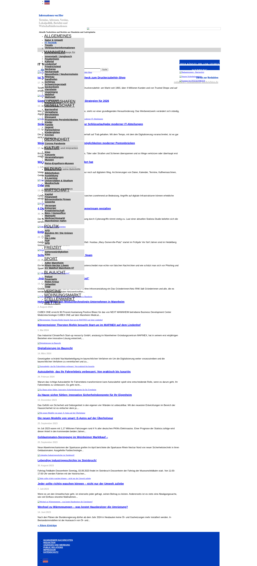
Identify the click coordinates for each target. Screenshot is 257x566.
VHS (47, 185)
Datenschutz (50, 552)
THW (47, 286)
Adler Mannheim (54, 263)
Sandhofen (51, 79)
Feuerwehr (51, 279)
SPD (47, 243)
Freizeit (52, 247)
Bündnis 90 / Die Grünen (59, 233)
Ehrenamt (50, 117)
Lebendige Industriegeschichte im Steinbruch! (67, 460)
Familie (49, 124)
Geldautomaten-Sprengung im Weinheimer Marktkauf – (73, 437)
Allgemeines (57, 36)
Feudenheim (52, 59)
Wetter (52, 303)
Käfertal (49, 61)
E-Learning (51, 178)
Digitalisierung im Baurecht (55, 348)
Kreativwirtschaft (54, 210)
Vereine (52, 291)
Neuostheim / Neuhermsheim (61, 74)
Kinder (48, 122)
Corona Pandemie (55, 143)
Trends (49, 45)
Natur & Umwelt (54, 40)
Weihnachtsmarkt (55, 218)
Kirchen (49, 135)
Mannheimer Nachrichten (58, 540)
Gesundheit (57, 139)
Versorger (50, 205)
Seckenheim (52, 87)
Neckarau (50, 69)
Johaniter (50, 284)
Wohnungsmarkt (62, 295)
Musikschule (52, 183)
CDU (47, 235)
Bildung (52, 169)
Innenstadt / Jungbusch (58, 56)
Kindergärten (52, 132)
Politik (51, 226)
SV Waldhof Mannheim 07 (59, 268)
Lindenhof (50, 64)
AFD (47, 230)
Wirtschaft (56, 190)
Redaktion (49, 542)
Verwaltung (51, 112)
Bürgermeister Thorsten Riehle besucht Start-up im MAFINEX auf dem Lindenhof (89, 324)
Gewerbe (50, 202)
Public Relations (53, 547)
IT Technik (51, 42)
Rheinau (49, 76)
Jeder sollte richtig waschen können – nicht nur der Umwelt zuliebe (81, 483)
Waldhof (49, 94)
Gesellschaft (59, 105)
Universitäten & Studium (59, 180)
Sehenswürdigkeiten (56, 251)
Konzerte (50, 154)
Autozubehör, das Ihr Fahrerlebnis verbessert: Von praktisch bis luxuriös (84, 371)
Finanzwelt (51, 196)
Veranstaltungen (54, 157)
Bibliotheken (52, 173)
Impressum (49, 550)
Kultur (51, 148)
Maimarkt (50, 215)
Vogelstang (51, 92)
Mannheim (54, 52)
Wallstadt (50, 97)
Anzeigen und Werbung (56, 545)
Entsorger (50, 208)
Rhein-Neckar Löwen (57, 265)
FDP (47, 240)
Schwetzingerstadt (55, 84)
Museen (49, 159)
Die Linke (50, 238)
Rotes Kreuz (52, 281)
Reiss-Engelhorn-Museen (59, 163)
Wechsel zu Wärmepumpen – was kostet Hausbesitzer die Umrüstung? (83, 506)
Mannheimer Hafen (55, 220)
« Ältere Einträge (47, 525)
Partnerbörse (52, 129)
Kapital (49, 194)
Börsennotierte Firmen (58, 199)
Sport (50, 258)
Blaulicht (54, 272)
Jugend (49, 127)
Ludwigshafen (59, 101)
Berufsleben (52, 114)
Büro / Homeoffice (55, 213)
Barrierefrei (51, 109)
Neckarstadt (52, 71)
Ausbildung (51, 175)
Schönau (50, 81)
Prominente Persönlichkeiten (61, 119)
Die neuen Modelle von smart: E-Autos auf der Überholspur (75, 418)
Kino (47, 152)
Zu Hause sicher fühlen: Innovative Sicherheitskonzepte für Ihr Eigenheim (85, 394)
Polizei (48, 276)
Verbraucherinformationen (60, 47)
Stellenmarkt (59, 299)
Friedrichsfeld (53, 66)
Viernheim (50, 89)
